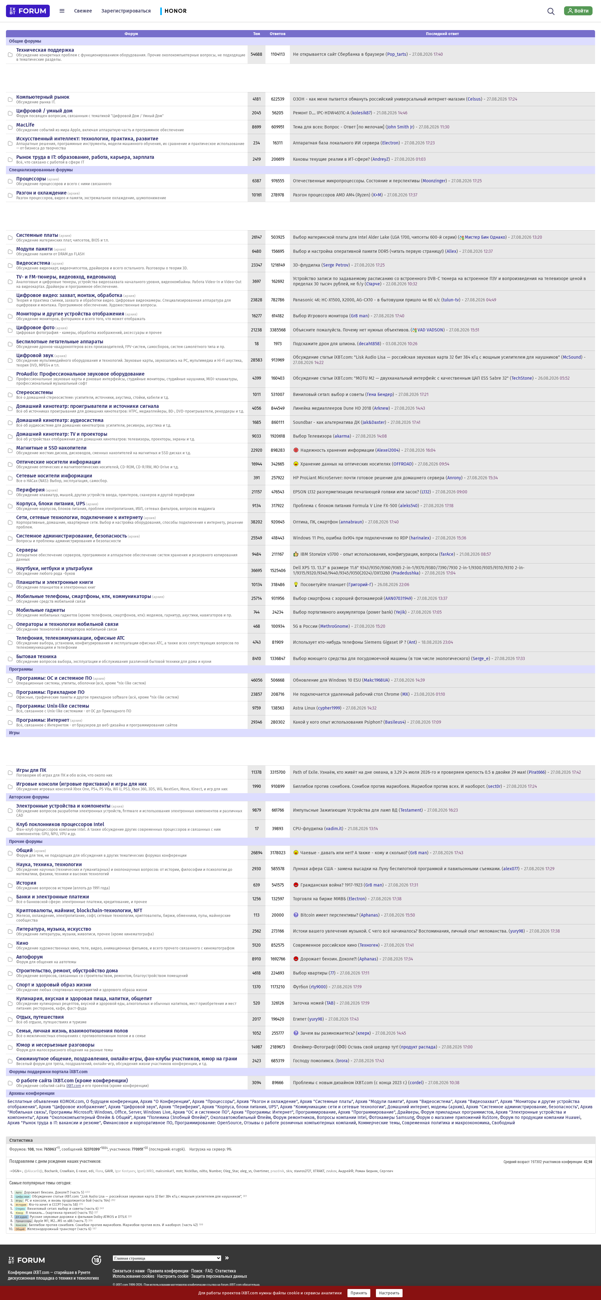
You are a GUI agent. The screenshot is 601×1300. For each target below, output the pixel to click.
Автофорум (29, 957)
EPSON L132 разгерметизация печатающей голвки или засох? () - (380, 492)
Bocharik (51, 1171)
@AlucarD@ (33, 1171)
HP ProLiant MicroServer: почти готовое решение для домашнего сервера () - (395, 478)
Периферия (30, 490)
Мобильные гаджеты (40, 610)
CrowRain (67, 1171)
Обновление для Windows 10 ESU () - (359, 680)
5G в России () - (339, 626)
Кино (22, 943)
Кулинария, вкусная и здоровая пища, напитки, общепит (84, 998)
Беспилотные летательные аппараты (59, 342)
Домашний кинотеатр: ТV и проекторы (61, 434)
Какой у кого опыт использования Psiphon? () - (367, 722)
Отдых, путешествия (40, 1017)
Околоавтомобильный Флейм (240, 1117)
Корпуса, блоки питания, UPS (50, 504)
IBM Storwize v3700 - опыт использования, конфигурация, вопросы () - (395, 554)
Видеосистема (33, 263)
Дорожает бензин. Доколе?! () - (356, 959)
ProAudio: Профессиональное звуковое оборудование (80, 374)
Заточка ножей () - (331, 1003)
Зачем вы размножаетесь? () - (353, 1033)
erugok (177, 1149)
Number (215, 1171)
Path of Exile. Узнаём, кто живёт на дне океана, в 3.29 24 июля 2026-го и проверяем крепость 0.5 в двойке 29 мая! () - (437, 772)
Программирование (315, 1112)
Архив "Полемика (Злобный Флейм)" (171, 1117)
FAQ (209, 1271)
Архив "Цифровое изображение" (72, 1107)
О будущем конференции (112, 1101)
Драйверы (408, 1112)
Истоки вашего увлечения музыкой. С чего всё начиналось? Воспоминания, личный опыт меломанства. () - (426, 931)
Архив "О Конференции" (165, 1101)
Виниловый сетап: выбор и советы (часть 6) (63, 1209)
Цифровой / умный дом (44, 111)
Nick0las (191, 1171)
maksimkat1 (165, 1171)
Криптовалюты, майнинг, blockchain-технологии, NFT (79, 910)
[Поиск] (551, 11)
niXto (203, 1171)
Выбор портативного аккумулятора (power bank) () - (367, 612)
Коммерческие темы (379, 1123)
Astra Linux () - (335, 708)
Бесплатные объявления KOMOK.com (46, 1101)
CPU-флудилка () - (335, 828)
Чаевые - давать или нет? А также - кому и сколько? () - (381, 852)
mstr (179, 1171)
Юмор (19, 1212)
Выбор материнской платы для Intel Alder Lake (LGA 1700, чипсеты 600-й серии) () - (417, 237)
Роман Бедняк (366, 1171)
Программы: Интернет (42, 720)
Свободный (503, 1123)
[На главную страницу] (28, 11)
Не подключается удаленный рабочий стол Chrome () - (369, 694)
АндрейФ (345, 1171)
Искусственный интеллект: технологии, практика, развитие (87, 139)
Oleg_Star (230, 1171)
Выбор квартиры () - (331, 973)
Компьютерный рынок (42, 97)
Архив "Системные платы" (326, 1101)
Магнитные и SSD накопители (51, 448)
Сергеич (386, 1171)
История (26, 883)
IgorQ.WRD (145, 1171)
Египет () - (326, 1019)
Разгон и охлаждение (41, 193)
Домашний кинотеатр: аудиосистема (60, 420)
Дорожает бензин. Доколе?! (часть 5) (54, 1192)
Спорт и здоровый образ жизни (53, 985)
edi (91, 1171)
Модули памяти (34, 249)
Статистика (225, 1271)
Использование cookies (133, 1276)
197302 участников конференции (556, 1161)
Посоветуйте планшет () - (354, 584)
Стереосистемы (34, 392)
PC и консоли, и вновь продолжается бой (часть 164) (67, 1201)
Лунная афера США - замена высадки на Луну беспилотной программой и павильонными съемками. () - (423, 868)
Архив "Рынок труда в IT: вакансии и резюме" (54, 1123)
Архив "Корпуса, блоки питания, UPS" (240, 1107)
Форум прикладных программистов (457, 1112)
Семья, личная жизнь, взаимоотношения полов (72, 1031)
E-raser (81, 1171)
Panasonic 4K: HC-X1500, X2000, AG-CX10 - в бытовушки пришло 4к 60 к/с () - (394, 300)
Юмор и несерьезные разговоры (55, 1045)
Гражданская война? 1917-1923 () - (359, 885)
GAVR (109, 1171)
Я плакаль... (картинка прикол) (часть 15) (59, 1213)
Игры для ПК (31, 770)
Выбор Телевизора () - (340, 436)
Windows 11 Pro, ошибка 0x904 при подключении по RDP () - (379, 538)
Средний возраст (517, 1161)
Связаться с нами (129, 1271)
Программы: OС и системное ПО (54, 678)
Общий (24, 850)
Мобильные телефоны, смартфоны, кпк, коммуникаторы (83, 596)
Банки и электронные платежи (52, 897)
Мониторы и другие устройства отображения (70, 314)
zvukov (331, 1171)
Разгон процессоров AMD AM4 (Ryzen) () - (355, 195)
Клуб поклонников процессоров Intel (60, 824)
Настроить (389, 1293)
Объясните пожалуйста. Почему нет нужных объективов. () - (386, 330)
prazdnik (277, 1171)
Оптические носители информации (58, 462)
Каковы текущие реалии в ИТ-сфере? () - (359, 159)
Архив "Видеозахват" (476, 1101)
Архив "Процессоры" (213, 1101)
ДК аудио (21, 1217)
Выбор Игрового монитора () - (348, 316)
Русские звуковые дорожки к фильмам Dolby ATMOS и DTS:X (78, 1217)
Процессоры (31, 179)
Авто (19, 1192)
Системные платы (37, 235)
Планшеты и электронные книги (54, 582)
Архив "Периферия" (179, 1107)
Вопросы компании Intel (342, 1117)
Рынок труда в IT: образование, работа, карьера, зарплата (85, 157)
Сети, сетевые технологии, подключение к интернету (79, 517)
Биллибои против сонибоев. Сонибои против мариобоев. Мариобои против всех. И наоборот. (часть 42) (113, 1225)
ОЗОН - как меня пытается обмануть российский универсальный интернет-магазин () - (405, 99)
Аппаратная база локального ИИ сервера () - (364, 143)
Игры (19, 1200)
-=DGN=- (15, 1171)
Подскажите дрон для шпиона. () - (355, 343)
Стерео (20, 1208)
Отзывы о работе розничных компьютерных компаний (300, 1123)
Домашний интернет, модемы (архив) (426, 1107)
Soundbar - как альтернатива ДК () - (356, 422)
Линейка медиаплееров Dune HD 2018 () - (359, 408)
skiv (289, 1171)
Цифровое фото (35, 327)
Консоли (21, 1225)
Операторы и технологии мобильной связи (67, 624)
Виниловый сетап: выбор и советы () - (361, 394)
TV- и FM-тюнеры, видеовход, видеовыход (66, 277)
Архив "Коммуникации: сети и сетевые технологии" (332, 1107)
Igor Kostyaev (125, 1171)
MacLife (25, 125)
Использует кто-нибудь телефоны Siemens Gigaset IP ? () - (373, 642)
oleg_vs (246, 1171)
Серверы (27, 550)
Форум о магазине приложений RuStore (457, 1117)
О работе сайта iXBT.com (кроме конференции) (72, 1081)
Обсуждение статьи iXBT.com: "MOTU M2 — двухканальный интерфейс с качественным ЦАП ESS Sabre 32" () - (431, 378)
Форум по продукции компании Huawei (540, 1117)
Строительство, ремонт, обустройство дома (67, 971)
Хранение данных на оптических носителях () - (374, 464)
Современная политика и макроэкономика (446, 1123)
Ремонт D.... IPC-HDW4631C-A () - (350, 113)
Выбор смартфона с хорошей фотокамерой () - (370, 598)
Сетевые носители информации (54, 476)
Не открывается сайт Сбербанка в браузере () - (368, 54)
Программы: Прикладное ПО (50, 692)
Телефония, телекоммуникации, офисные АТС (70, 638)
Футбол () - (327, 987)
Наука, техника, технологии (49, 864)
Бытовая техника (36, 656)
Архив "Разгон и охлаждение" (267, 1101)
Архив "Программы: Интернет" (262, 1112)
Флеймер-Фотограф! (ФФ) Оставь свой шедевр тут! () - (383, 1047)
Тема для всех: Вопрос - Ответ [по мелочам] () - (371, 127)
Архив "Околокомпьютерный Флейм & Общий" (83, 1117)
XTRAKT (318, 1171)
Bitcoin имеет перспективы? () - (357, 915)
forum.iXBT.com (231, 1284)
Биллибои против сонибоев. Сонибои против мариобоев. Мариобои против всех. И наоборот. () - (415, 786)
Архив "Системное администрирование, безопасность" (522, 1107)
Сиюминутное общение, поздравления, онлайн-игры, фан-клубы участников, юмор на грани (126, 1059)
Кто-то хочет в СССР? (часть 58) (53, 1205)
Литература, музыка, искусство (53, 929)
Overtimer (261, 1171)
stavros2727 (302, 1171)
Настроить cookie (172, 1276)
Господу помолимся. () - (338, 1060)
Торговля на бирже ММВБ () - (347, 899)
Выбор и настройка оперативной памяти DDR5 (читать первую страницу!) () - (393, 251)
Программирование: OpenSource (208, 1123)
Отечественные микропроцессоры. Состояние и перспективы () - (387, 181)
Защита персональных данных (219, 1276)
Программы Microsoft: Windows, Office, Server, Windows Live (110, 1112)
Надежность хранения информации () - (367, 450)
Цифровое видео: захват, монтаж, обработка (69, 295)
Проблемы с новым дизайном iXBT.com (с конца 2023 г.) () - (376, 1082)
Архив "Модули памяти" (379, 1101)
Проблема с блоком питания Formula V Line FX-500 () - (373, 505)
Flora (99, 1171)
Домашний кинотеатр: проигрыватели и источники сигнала (87, 406)
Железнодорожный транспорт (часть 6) (59, 1229)
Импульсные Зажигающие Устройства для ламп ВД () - (375, 810)
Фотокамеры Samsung (391, 1117)
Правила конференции (167, 1271)
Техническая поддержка (45, 50)
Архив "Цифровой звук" (132, 1107)
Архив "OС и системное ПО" (201, 1112)
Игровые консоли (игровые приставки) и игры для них (81, 784)
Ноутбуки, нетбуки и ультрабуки (54, 568)
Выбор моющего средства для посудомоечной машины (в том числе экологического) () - (409, 658)
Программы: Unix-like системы (52, 706)
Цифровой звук (35, 355)
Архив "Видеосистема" (429, 1101)
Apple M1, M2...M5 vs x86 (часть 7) (60, 1221)
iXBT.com (73, 1086)
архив (53, 179)
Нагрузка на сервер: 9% (210, 1149)
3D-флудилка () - (339, 265)
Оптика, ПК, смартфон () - (346, 522)
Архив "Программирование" (366, 1112)
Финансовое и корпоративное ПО (137, 1123)
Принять (359, 1293)
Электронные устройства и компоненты (63, 806)
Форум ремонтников (294, 1117)
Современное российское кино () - (353, 945)
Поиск (197, 1271)
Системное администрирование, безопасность (71, 536)
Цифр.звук (22, 1196)
